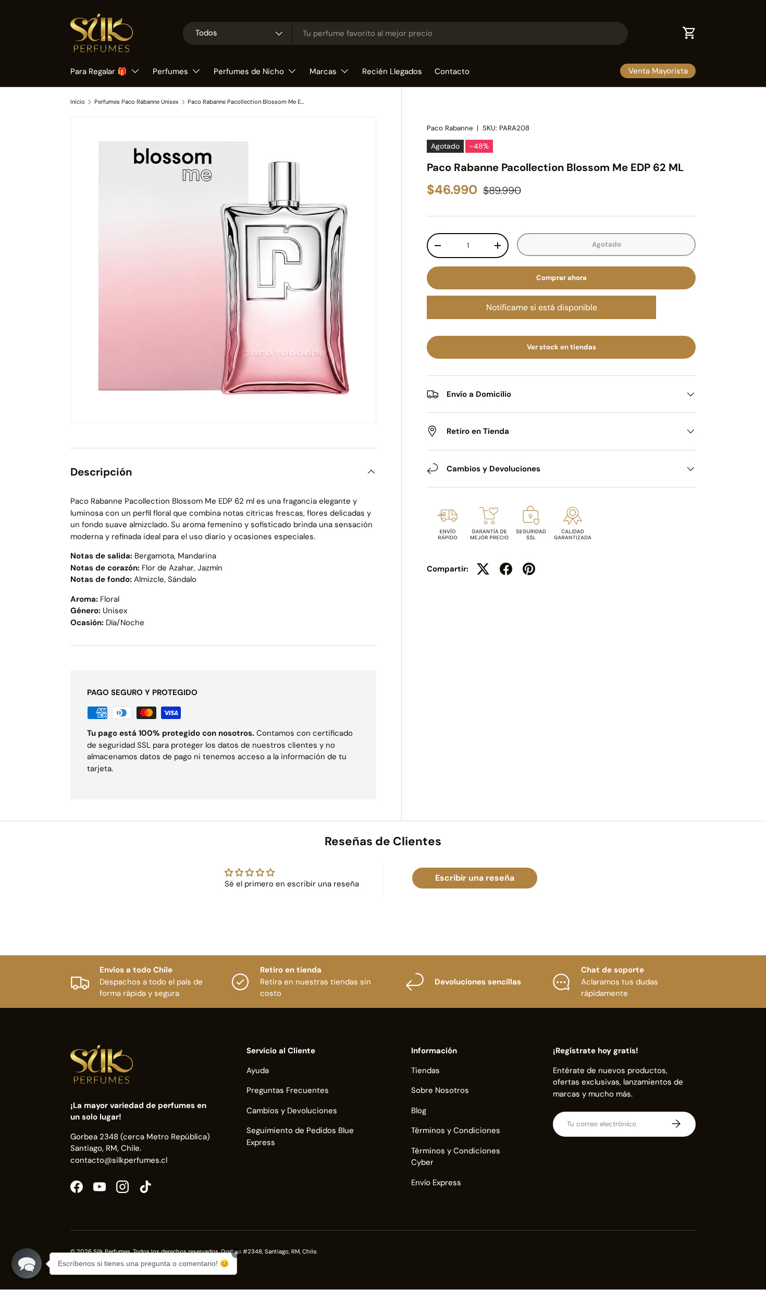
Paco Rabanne (450, 128)
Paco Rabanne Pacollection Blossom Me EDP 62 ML (246, 102)
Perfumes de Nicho (249, 71)
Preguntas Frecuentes (287, 1090)
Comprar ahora (561, 277)
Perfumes (170, 71)
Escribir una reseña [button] (474, 877)
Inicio (77, 102)
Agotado (606, 244)
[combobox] (405, 33)
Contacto (452, 71)
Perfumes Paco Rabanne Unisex (136, 102)
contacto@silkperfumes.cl (118, 1159)
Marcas (323, 71)
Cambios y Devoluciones (291, 1110)
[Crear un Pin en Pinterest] (528, 568)
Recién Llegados (392, 71)
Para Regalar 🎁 (98, 71)
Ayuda (257, 1070)
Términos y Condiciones (455, 1130)
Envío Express (436, 1182)
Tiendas (425, 1070)
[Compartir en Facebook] (506, 568)
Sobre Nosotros (440, 1090)
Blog (418, 1110)
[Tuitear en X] (483, 568)
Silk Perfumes (111, 1251)
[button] (26, 1263)
